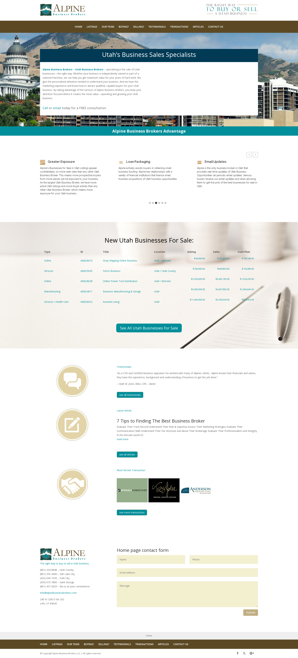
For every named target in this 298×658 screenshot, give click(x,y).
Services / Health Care (56, 301)
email (57, 108)
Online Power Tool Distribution (120, 281)
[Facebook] (237, 653)
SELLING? (138, 26)
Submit (250, 612)
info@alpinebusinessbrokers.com (58, 592)
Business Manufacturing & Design (122, 291)
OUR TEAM (108, 26)
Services (48, 271)
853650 (246, 302)
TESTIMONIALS (157, 26)
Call (45, 108)
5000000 (196, 291)
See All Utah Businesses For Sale (149, 327)
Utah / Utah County (165, 271)
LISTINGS (92, 26)
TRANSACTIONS (179, 26)
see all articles (127, 454)
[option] (70, 179)
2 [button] (153, 203)
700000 (196, 271)
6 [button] (165, 203)
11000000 (196, 302)
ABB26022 (86, 301)
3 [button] (156, 203)
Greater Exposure (61, 161)
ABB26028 (86, 281)
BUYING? (124, 26)
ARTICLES (198, 26)
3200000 (196, 281)
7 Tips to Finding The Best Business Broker (161, 421)
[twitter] (244, 653)
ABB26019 (86, 260)
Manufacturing (52, 291)
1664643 (246, 291)
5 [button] (162, 203)
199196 (246, 260)
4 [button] (159, 203)
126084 (246, 271)
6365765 (221, 281)
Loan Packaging (138, 161)
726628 (221, 260)
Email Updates (215, 161)
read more (122, 439)
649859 (221, 271)
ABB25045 (86, 271)
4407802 (221, 291)
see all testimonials (130, 394)
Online (47, 260)
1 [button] (150, 203)
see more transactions (132, 512)
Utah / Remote (162, 260)
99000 (196, 260)
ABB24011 (86, 291)
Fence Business (111, 271)
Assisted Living (111, 301)
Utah (157, 291)
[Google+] (252, 653)
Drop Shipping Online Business (120, 260)
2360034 (221, 302)
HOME (78, 26)
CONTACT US (215, 26)
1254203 (246, 281)
